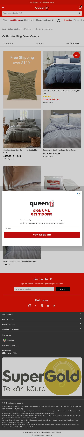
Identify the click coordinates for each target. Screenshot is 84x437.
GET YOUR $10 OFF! (42, 235)
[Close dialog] (79, 193)
